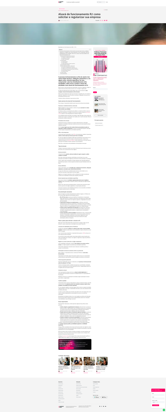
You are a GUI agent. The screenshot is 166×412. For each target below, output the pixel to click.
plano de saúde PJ (71, 140)
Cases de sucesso (60, 383)
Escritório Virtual (66, 335)
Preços (94, 385)
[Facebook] (104, 406)
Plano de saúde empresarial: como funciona (102, 110)
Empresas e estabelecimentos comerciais (68, 57)
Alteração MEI (78, 390)
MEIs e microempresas (66, 59)
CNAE (84, 233)
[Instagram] (102, 406)
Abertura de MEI (78, 388)
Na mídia (94, 388)
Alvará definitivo (65, 62)
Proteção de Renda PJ (79, 393)
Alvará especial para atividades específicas (69, 63)
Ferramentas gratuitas (61, 398)
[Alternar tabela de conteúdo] (89, 49)
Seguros (59, 400)
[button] (101, 20)
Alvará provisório (65, 61)
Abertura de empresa (62, 8)
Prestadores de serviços (66, 58)
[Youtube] (105, 406)
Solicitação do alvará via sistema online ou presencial (70, 69)
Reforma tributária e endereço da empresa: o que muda (63, 368)
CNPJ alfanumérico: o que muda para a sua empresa (76, 368)
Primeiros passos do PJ (65, 10)
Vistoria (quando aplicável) (66, 70)
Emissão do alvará (65, 71)
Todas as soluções (95, 383)
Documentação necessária (65, 64)
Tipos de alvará (63, 60)
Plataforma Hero (60, 395)
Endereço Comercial (79, 385)
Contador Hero (60, 385)
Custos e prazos (63, 72)
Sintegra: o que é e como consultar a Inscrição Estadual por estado (101, 368)
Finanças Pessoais (60, 390)
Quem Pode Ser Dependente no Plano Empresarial (101, 99)
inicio (59, 10)
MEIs (74, 134)
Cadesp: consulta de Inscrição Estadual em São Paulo (89, 368)
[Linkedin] (100, 406)
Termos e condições (95, 390)
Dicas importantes (64, 73)
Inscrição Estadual (60, 393)
